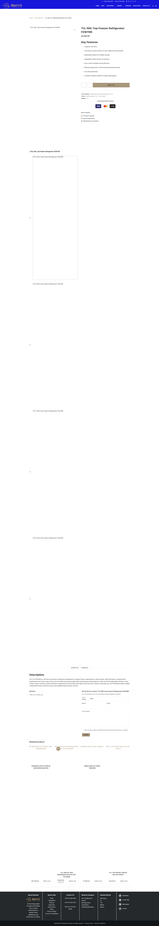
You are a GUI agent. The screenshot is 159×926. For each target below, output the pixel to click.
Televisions (85, 905)
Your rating (84, 698)
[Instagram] (128, 1)
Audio (83, 900)
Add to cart (111, 85)
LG (101, 900)
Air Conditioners (87, 898)
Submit (86, 734)
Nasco (102, 907)
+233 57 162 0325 (119, 1)
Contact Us (146, 5)
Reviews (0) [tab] (84, 667)
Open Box (128, 5)
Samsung (103, 898)
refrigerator (94, 94)
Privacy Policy (51, 911)
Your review (86, 711)
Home (97, 5)
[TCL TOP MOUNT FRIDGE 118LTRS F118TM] (118, 808)
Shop (102, 5)
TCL (112, 94)
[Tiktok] (133, 1)
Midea (102, 905)
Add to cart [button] (46, 881)
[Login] (156, 5)
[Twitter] (131, 1)
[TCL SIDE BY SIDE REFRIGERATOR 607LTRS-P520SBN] (66, 808)
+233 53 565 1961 (108, 1)
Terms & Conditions (51, 913)
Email (109, 703)
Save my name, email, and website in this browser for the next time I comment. (106, 730)
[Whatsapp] (135, 1)
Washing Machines (88, 907)
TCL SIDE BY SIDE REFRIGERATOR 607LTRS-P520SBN (66, 875)
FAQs (51, 909)
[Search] (153, 5)
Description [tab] (74, 667)
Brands (119, 5)
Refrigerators (105, 94)
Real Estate (136, 5)
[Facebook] (126, 1)
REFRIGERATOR (90, 96)
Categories (110, 5)
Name (84, 703)
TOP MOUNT (102, 96)
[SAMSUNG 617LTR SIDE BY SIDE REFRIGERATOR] (41, 754)
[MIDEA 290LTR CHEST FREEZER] (92, 754)
